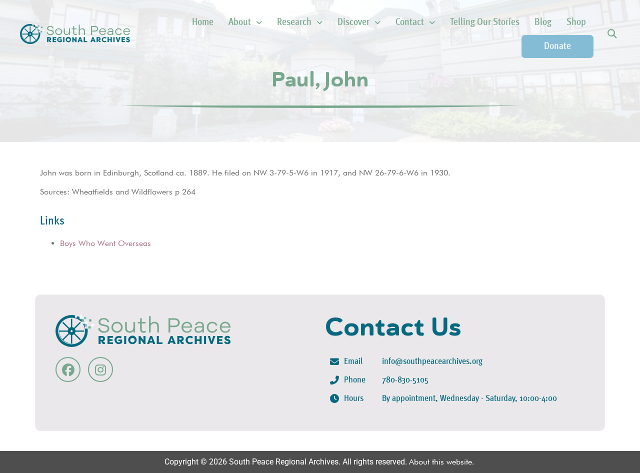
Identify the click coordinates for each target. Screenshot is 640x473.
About (239, 23)
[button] (612, 34)
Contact (410, 23)
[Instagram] (100, 369)
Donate (557, 47)
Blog (543, 23)
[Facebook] (68, 369)
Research (294, 23)
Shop (576, 23)
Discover (354, 23)
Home (203, 23)
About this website (440, 461)
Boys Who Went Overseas (105, 243)
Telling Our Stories (485, 23)
